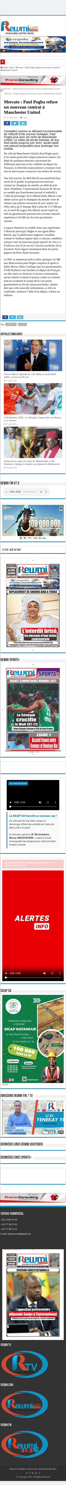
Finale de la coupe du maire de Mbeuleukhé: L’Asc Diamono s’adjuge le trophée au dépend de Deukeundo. (32, 462)
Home (5, 67)
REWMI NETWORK (47, 1481)
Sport (11, 67)
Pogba (23, 324)
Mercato (11, 324)
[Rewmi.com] (20, 26)
